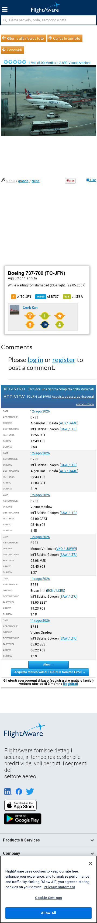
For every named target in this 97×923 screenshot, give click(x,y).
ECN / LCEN (55, 591)
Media (10, 181)
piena (36, 181)
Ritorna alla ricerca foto (25, 38)
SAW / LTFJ (69, 429)
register (63, 359)
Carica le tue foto (66, 38)
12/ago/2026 (40, 411)
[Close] (90, 863)
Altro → (48, 664)
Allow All (48, 913)
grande (23, 181)
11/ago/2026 (40, 579)
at (73, 297)
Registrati (70, 684)
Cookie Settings (48, 898)
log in (35, 359)
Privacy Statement (59, 887)
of (48, 297)
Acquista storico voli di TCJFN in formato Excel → (49, 672)
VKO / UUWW (66, 549)
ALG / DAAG (68, 423)
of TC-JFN (22, 297)
